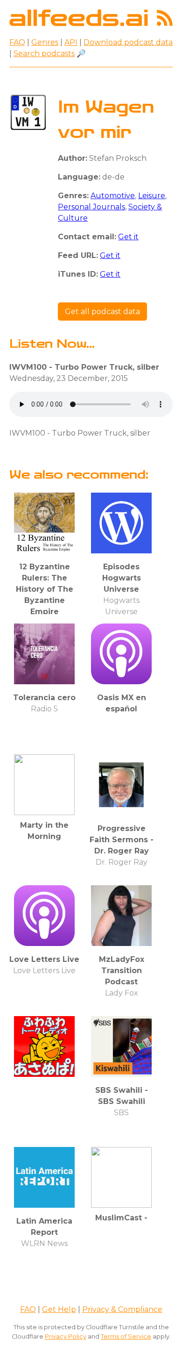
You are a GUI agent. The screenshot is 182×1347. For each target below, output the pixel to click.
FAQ (17, 42)
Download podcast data (128, 42)
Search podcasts (44, 53)
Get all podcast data (102, 311)
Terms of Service (126, 1336)
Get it (128, 236)
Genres (44, 42)
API (70, 42)
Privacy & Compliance (122, 1309)
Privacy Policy (65, 1336)
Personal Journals (91, 206)
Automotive (113, 195)
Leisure (151, 195)
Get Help (59, 1309)
